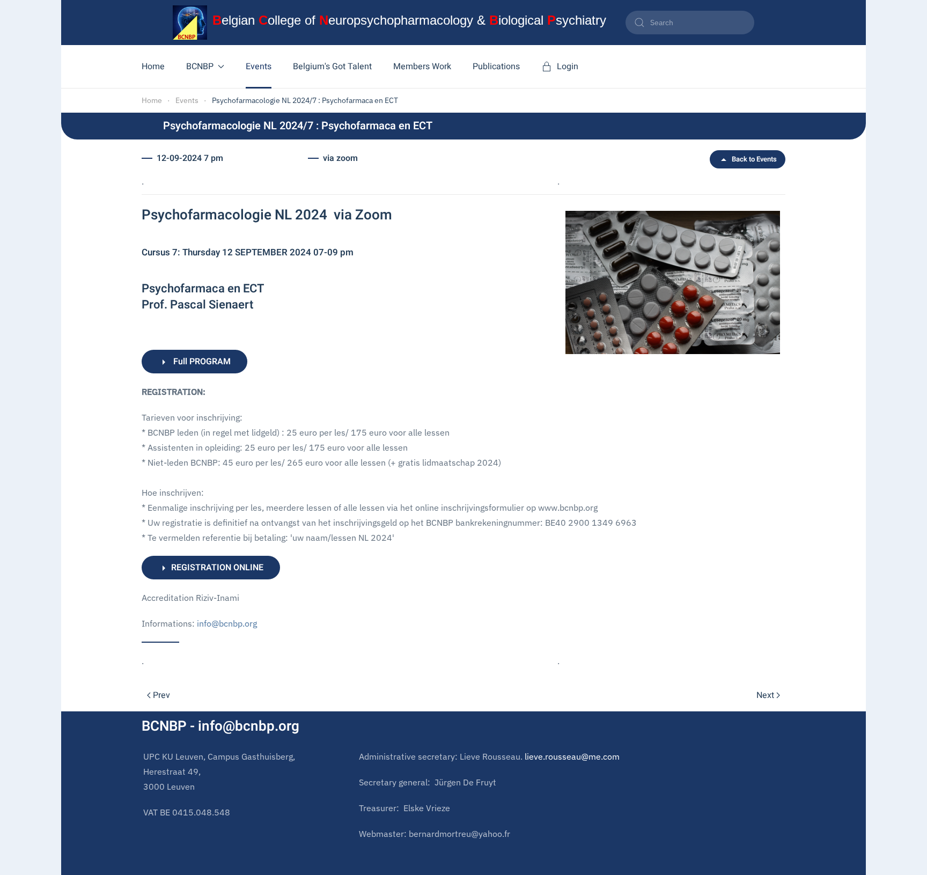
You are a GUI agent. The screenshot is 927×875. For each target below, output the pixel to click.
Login (567, 66)
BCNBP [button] (200, 66)
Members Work (422, 66)
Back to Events (754, 159)
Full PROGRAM (200, 361)
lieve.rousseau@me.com (572, 756)
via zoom (340, 158)
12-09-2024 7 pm (190, 158)
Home (153, 66)
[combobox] (690, 22)
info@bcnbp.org (227, 623)
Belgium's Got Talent (332, 66)
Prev (161, 695)
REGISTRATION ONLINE (216, 567)
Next (765, 695)
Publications (496, 66)
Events (258, 66)
